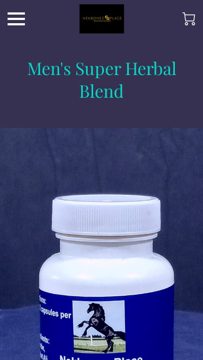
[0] (188, 18)
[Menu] (16, 18)
